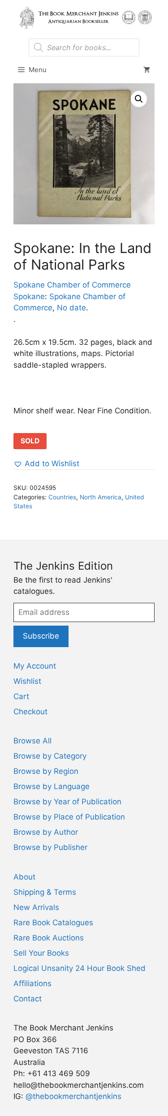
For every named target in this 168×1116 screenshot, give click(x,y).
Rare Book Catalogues (53, 922)
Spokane (29, 296)
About (24, 876)
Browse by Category (49, 755)
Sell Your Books (41, 953)
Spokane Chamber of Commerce (72, 284)
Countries (62, 497)
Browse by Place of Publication (69, 816)
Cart (21, 696)
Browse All (32, 740)
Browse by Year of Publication (67, 801)
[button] (139, 99)
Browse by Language (51, 786)
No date (71, 307)
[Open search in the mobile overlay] (84, 47)
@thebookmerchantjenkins (73, 1096)
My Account (34, 665)
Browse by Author (45, 832)
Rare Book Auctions (48, 937)
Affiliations (32, 983)
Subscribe (41, 635)
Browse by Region (45, 771)
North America (100, 497)
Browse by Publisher (50, 847)
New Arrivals (36, 907)
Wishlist (27, 681)
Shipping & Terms (44, 892)
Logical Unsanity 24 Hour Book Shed (79, 968)
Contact (27, 998)
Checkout (30, 711)
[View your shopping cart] (146, 69)
